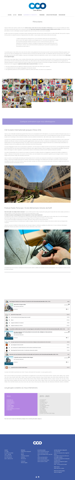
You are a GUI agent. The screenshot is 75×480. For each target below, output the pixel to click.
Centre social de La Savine (42, 461)
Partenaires (23, 461)
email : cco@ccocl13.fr (8, 458)
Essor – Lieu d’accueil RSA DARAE (60, 464)
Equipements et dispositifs (30, 14)
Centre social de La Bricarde (43, 452)
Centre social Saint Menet (42, 458)
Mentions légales (24, 462)
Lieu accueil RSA (57, 451)
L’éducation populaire (51, 14)
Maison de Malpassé (58, 472)
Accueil (9, 14)
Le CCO (14, 14)
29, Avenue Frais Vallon (8, 452)
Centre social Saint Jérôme (43, 457)
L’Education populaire (25, 455)
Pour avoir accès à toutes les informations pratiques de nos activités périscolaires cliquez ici (23, 418)
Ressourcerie (62, 14)
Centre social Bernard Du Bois (43, 451)
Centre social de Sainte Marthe (43, 460)
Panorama (41, 14)
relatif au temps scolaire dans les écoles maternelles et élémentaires (39, 27)
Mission (20, 14)
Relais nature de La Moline (59, 468)
